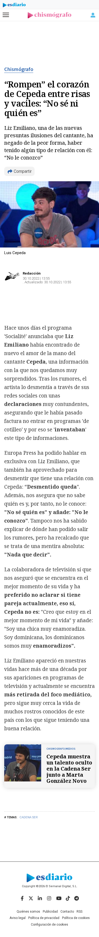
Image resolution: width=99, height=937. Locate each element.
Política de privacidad (43, 918)
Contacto (67, 911)
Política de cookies (76, 918)
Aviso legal (18, 918)
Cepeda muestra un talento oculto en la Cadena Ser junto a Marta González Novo (69, 768)
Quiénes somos (28, 911)
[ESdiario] (14, 6)
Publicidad (50, 911)
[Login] (93, 15)
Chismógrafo (18, 69)
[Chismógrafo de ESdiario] (49, 15)
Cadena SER (29, 817)
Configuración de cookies (49, 924)
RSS (79, 911)
